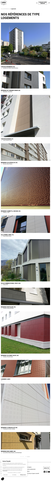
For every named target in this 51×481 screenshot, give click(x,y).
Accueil (2, 8)
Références (7, 8)
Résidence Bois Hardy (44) (8, 451)
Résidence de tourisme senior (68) (10, 90)
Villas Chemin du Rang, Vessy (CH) (10, 283)
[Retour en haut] (46, 478)
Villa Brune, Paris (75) (7, 235)
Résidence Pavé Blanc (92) (8, 307)
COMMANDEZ (43, 3)
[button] (36, 2)
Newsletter (46, 468)
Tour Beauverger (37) (7, 139)
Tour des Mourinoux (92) (8, 66)
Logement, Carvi (5, 379)
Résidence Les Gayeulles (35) (9, 162)
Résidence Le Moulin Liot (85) (9, 427)
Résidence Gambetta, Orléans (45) (10, 211)
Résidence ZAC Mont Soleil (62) (10, 355)
